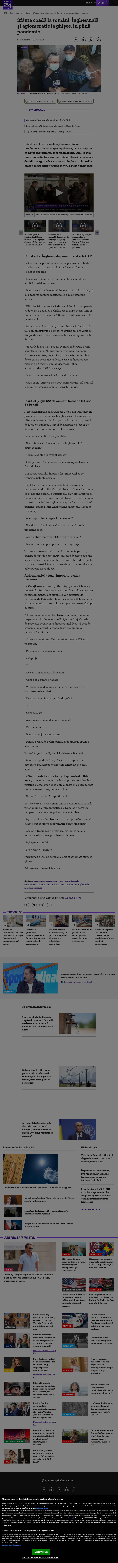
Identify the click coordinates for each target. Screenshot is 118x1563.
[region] (59, 1529)
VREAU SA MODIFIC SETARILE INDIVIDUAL (40, 1558)
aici (73, 1518)
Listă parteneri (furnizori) (11, 1545)
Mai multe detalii (42, 1508)
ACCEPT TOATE (41, 1552)
